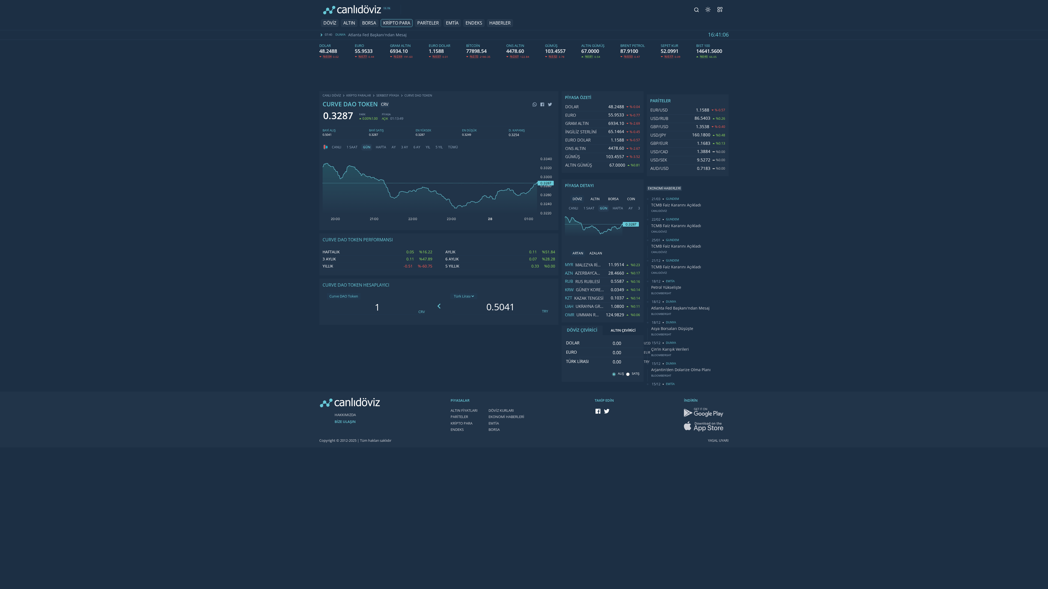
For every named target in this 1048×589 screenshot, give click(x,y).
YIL (428, 147)
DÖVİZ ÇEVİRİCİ (582, 330)
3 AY (404, 147)
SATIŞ (635, 373)
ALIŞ (621, 373)
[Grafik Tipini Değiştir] (325, 147)
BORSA (369, 23)
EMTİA (452, 23)
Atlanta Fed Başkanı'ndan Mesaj (377, 35)
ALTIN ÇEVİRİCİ (623, 330)
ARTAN (578, 253)
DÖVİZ (329, 23)
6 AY (416, 147)
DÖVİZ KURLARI (501, 410)
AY (394, 147)
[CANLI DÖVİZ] (352, 9)
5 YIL (439, 147)
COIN (631, 199)
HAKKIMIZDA (345, 415)
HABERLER (500, 23)
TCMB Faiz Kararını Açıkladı (676, 205)
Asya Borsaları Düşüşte (672, 328)
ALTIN (349, 23)
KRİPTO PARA (396, 23)
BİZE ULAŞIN (345, 422)
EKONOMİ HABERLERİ (506, 417)
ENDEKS (474, 23)
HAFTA (381, 147)
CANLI (336, 147)
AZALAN (596, 253)
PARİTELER (428, 23)
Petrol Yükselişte (666, 287)
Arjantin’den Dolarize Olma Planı (681, 370)
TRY (545, 311)
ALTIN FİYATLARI (464, 410)
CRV (421, 312)
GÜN (366, 147)
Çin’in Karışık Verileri (670, 349)
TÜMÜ (453, 147)
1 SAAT (352, 147)
